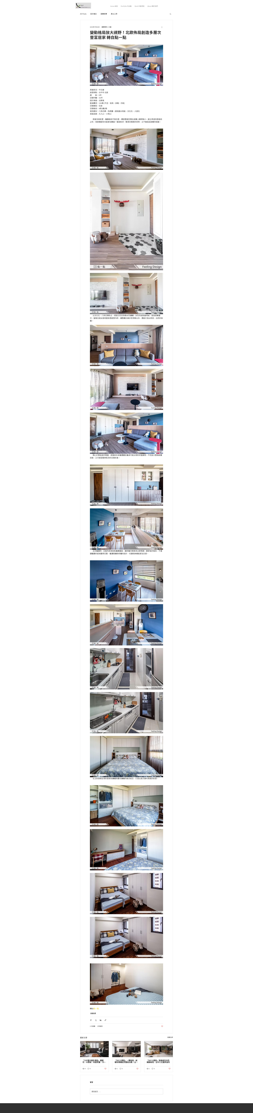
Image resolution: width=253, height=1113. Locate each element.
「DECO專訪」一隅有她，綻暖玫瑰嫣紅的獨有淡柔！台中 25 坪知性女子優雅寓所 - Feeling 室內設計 (126, 1061)
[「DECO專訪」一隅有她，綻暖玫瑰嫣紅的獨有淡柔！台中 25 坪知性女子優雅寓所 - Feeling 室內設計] (126, 1049)
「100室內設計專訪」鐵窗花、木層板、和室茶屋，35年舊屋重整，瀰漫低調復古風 (94, 1061)
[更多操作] (162, 27)
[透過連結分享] (105, 1020)
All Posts (83, 14)
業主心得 (114, 14)
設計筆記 (93, 14)
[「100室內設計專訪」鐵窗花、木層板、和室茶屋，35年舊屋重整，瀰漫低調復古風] (94, 1049)
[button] (170, 14)
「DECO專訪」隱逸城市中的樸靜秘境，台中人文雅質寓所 (158, 1061)
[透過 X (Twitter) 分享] (96, 1020)
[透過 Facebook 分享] (91, 1020)
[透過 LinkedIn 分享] (100, 1020)
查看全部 (170, 1037)
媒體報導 (104, 14)
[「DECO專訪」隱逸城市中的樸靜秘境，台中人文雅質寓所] (158, 1049)
